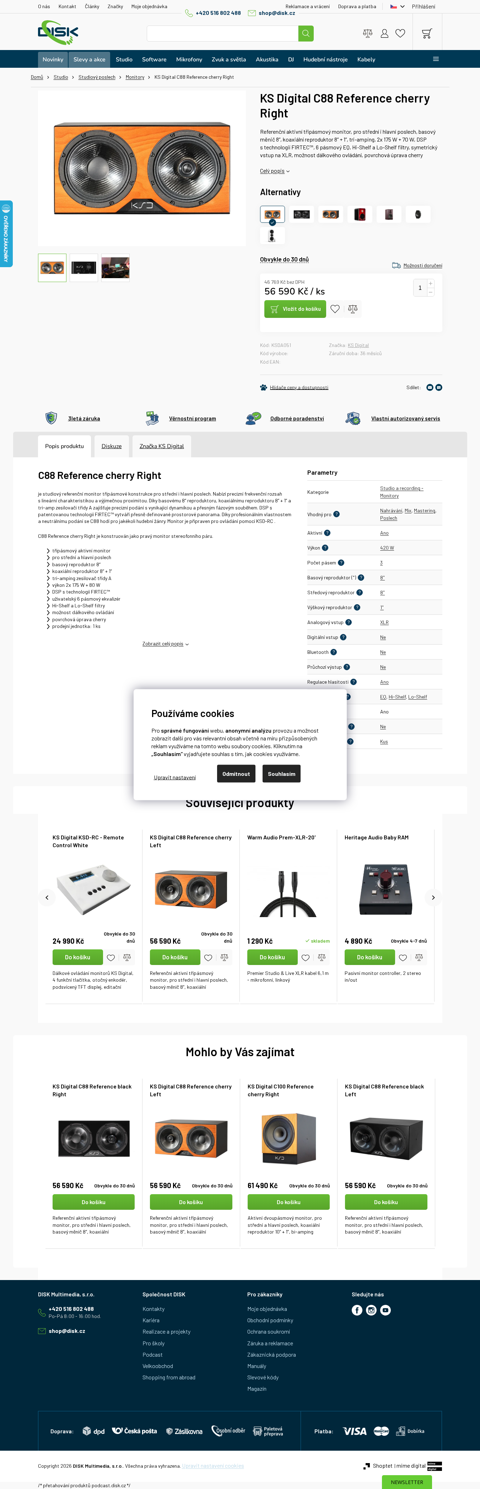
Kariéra (151, 1320)
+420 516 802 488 (218, 12)
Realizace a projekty (166, 1331)
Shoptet (383, 1465)
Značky (115, 6)
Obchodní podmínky (270, 1320)
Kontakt (67, 6)
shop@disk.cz (277, 12)
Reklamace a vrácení (308, 6)
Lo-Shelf (417, 697)
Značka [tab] (162, 446)
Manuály (256, 1365)
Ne (383, 637)
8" (382, 577)
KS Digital (358, 345)
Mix (408, 510)
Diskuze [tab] (112, 446)
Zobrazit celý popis (162, 643)
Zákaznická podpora (271, 1354)
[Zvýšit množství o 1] (430, 283)
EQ (383, 697)
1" (382, 607)
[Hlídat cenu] (294, 387)
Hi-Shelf (397, 697)
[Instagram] (371, 1310)
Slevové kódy (263, 1377)
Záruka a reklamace (270, 1343)
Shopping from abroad (168, 1377)
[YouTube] (385, 1310)
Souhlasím (281, 773)
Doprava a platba (357, 6)
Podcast (152, 1354)
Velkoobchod (157, 1365)
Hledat (305, 34)
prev (47, 897)
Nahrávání (391, 510)
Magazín (256, 1388)
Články (92, 6)
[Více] (431, 59)
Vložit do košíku (302, 308)
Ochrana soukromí (268, 1331)
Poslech (388, 518)
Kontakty (153, 1308)
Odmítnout (236, 773)
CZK (396, 6)
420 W (387, 548)
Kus (384, 741)
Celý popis (272, 170)
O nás (44, 6)
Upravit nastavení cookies (213, 1465)
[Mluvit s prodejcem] (438, 387)
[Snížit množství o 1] (430, 292)
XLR (384, 622)
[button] (94, 1215)
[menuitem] (53, 60)
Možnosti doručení (423, 265)
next (433, 897)
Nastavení (175, 777)
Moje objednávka (149, 6)
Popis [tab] (52, 446)
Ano (384, 533)
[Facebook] (357, 1310)
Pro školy (153, 1343)
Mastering (424, 510)
